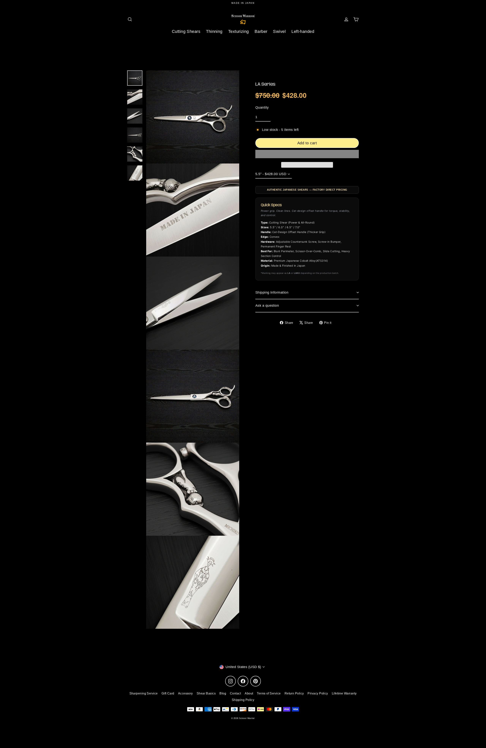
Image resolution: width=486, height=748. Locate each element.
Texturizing (238, 31)
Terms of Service (269, 693)
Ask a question (267, 305)
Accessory (185, 693)
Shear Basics (206, 693)
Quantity (262, 107)
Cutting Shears (186, 31)
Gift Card (168, 693)
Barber (261, 31)
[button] (307, 154)
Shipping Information (271, 292)
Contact (235, 693)
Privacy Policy (318, 693)
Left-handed (302, 31)
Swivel (279, 31)
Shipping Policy (243, 699)
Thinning (214, 31)
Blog (222, 693)
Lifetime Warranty (344, 693)
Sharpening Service (143, 693)
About (249, 693)
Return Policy (294, 693)
